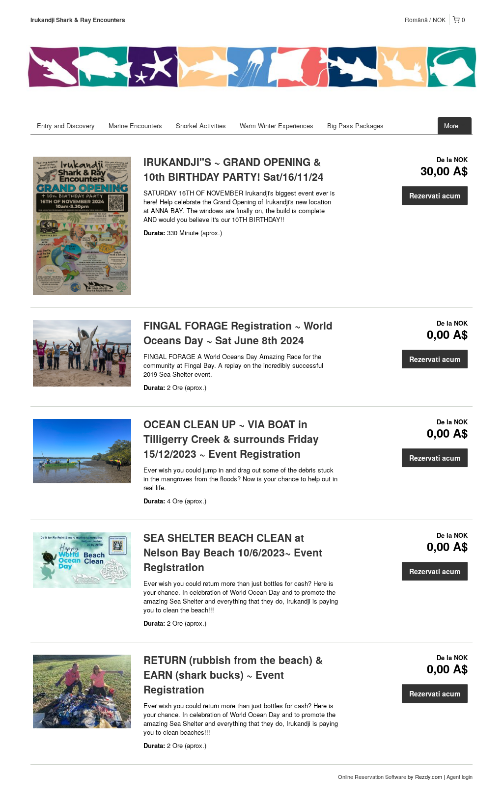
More (452, 125)
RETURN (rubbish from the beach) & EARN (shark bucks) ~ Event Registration (233, 674)
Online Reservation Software (372, 776)
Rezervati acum (434, 195)
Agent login (460, 776)
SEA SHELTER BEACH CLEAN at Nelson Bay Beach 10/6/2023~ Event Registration (232, 552)
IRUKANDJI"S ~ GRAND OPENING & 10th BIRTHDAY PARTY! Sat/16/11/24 (233, 169)
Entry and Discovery (66, 125)
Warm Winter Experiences (276, 125)
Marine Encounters (135, 125)
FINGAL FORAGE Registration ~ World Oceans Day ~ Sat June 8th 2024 (238, 332)
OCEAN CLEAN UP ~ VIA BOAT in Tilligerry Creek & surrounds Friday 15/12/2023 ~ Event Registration (231, 438)
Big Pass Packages (355, 125)
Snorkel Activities (201, 125)
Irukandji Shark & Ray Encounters (77, 19)
